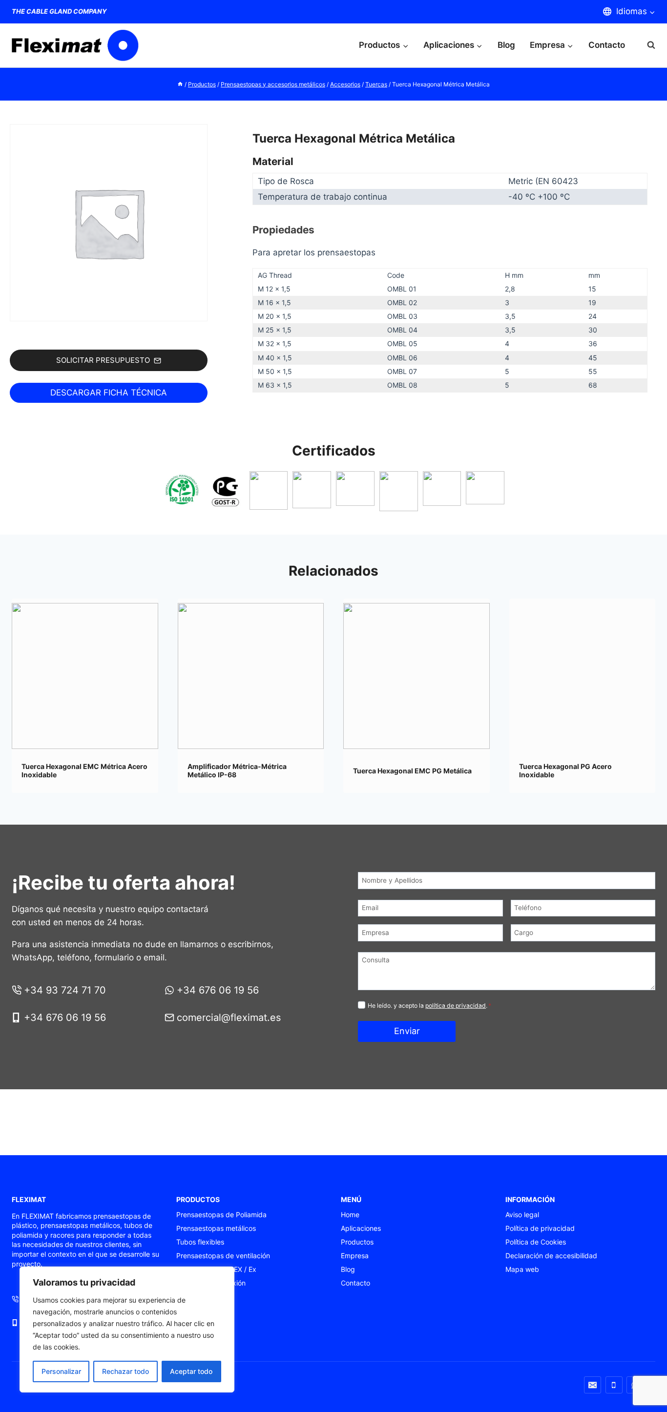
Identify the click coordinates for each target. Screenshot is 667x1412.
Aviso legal (522, 1214)
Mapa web (522, 1269)
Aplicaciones (361, 1228)
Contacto (606, 45)
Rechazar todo (125, 1371)
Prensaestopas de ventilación (223, 1255)
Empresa (355, 1255)
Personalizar (61, 1371)
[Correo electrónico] (592, 1384)
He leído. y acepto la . (429, 1005)
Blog (506, 45)
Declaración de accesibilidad (551, 1255)
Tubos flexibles (200, 1242)
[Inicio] (180, 84)
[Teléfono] (614, 1384)
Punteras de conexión (211, 1283)
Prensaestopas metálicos (216, 1228)
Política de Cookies (535, 1242)
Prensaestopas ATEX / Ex (216, 1269)
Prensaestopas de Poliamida (221, 1214)
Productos (357, 1242)
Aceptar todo (191, 1371)
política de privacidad (455, 1005)
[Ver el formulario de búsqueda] (646, 45)
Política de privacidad (540, 1228)
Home (350, 1214)
